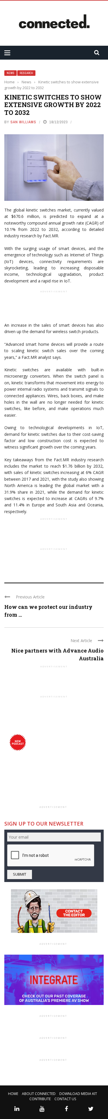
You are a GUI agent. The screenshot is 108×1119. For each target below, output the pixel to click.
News (10, 73)
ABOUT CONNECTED (39, 1093)
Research (26, 73)
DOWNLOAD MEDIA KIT (78, 1093)
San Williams (23, 122)
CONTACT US (65, 1098)
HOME (13, 1093)
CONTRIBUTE (40, 1098)
